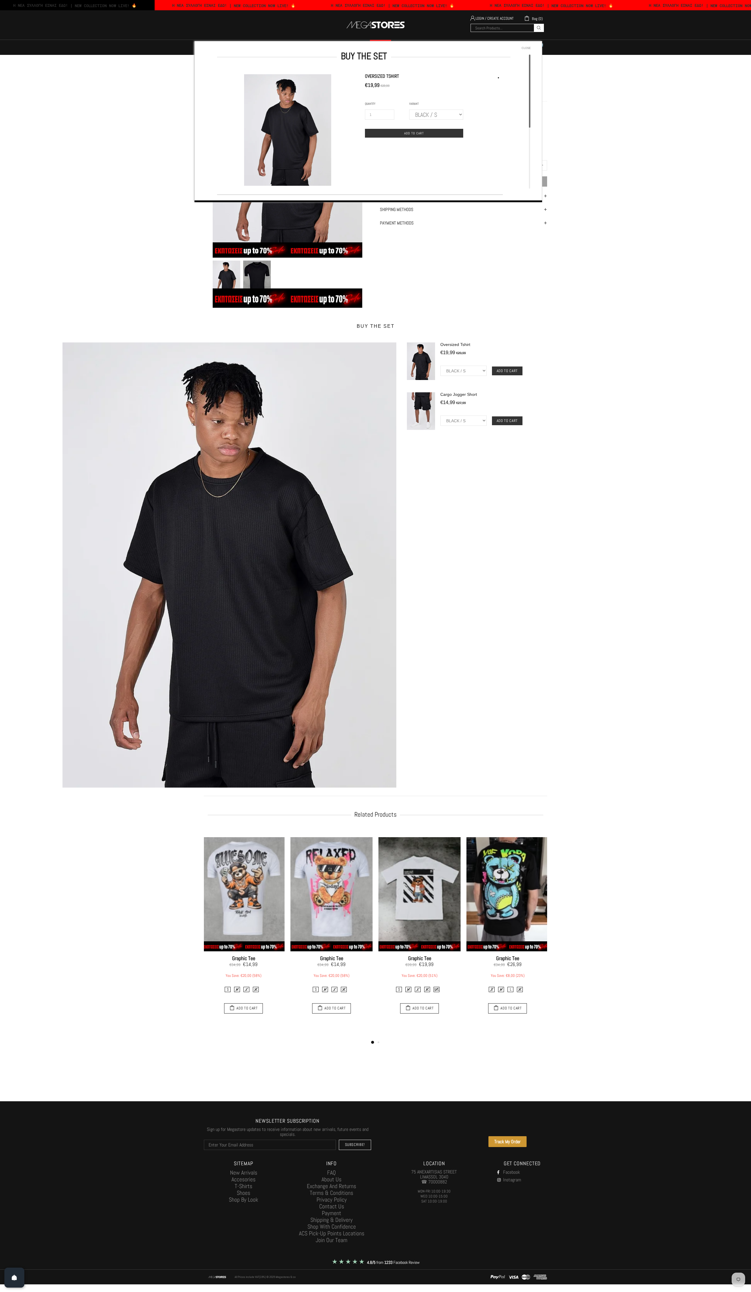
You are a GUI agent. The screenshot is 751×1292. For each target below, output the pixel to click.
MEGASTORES (375, 25)
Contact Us (331, 1206)
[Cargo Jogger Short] (421, 412)
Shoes (243, 1193)
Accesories (243, 1179)
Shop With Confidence (331, 1226)
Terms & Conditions (331, 1193)
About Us (331, 1179)
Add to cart (507, 370)
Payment (331, 1213)
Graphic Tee (243, 958)
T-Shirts (243, 1186)
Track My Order (507, 1142)
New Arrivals (243, 1172)
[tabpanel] (243, 926)
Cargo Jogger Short (458, 394)
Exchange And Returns (331, 1186)
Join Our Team (331, 1240)
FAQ (331, 1172)
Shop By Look (243, 1199)
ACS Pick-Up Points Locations (331, 1233)
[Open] (14, 1278)
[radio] (228, 989)
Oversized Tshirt (455, 344)
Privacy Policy (332, 1199)
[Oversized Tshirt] (421, 362)
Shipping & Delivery (331, 1220)
